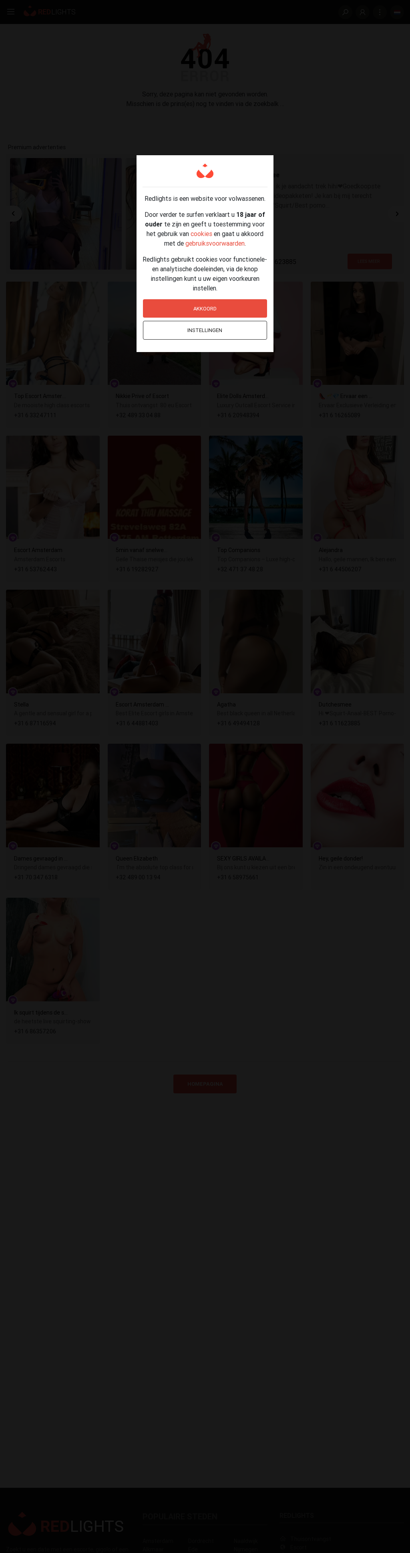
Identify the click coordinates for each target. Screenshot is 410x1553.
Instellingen (204, 330)
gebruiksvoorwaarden (215, 243)
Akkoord (205, 308)
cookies (201, 234)
